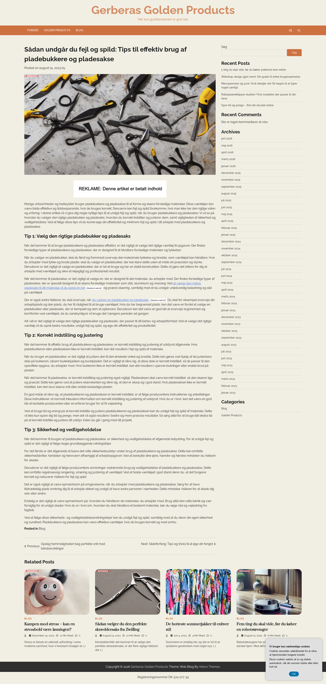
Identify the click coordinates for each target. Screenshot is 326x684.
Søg (224, 47)
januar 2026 (228, 166)
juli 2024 (226, 269)
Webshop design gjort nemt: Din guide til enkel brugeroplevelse (260, 76)
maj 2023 (226, 365)
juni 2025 (226, 207)
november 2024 (230, 248)
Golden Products (57, 30)
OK (294, 673)
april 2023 (227, 372)
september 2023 (231, 337)
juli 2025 (226, 200)
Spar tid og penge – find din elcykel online (247, 105)
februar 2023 (229, 385)
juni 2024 (226, 275)
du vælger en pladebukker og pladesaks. (120, 300)
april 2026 (227, 152)
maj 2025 (226, 214)
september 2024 (231, 262)
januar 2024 (228, 310)
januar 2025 (228, 234)
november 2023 (230, 323)
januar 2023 (228, 392)
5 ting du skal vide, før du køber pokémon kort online (253, 69)
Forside (32, 30)
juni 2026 (226, 138)
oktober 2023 (229, 330)
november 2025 (230, 179)
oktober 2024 (229, 255)
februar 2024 (229, 303)
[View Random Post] (290, 30)
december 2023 (231, 317)
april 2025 (227, 220)
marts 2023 (228, 378)
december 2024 (231, 241)
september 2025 (231, 186)
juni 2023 (226, 358)
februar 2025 (229, 227)
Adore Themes (209, 667)
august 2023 (228, 344)
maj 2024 (226, 282)
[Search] (299, 30)
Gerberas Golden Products (163, 10)
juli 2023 (226, 351)
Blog (79, 30)
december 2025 (231, 172)
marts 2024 (228, 296)
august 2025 (228, 193)
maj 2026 (226, 145)
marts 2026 (228, 159)
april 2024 (227, 289)
